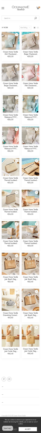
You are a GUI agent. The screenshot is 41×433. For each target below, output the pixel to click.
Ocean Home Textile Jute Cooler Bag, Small (10, 351)
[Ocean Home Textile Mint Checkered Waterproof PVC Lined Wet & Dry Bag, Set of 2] (10, 41)
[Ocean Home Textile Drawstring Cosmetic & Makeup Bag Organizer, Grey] (10, 300)
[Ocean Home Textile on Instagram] (9, 379)
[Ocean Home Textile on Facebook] (4, 379)
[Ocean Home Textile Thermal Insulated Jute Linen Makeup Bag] (30, 167)
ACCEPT (28, 429)
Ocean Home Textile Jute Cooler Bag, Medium (30, 351)
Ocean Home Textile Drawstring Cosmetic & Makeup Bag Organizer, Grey (10, 316)
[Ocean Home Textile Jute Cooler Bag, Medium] (30, 336)
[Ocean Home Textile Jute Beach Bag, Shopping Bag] (30, 264)
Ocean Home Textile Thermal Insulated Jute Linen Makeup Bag (30, 181)
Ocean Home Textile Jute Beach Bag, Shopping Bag (30, 279)
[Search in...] (35, 18)
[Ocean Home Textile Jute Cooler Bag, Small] (10, 336)
